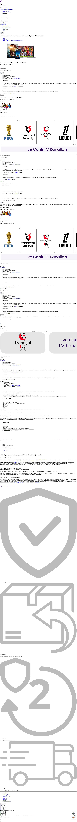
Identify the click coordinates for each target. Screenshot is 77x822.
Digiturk (4, 38)
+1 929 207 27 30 (5, 450)
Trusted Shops (5, 800)
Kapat (2, 23)
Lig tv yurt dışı (20, 482)
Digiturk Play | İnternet (6, 11)
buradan (9, 93)
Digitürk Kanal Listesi (6, 430)
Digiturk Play (5, 39)
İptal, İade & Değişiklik (6, 796)
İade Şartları (18, 78)
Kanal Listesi (5, 13)
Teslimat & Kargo (5, 795)
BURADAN (16, 86)
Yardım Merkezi (5, 14)
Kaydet (5, 23)
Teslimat (13, 78)
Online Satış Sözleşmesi (6, 794)
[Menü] (75, 812)
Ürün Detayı (2, 267)
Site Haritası (5, 799)
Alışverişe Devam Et (9, 9)
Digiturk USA (16, 462)
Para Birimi (2, 21)
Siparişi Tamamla (3, 9)
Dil (0, 22)
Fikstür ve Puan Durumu (7, 12)
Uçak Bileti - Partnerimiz (7, 801)
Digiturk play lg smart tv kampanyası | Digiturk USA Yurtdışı (13, 40)
